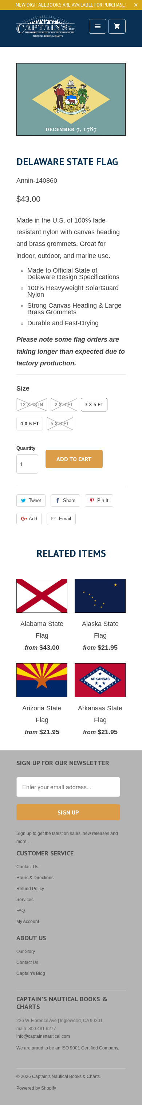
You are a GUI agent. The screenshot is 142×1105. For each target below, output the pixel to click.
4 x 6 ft (29, 423)
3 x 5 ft (94, 404)
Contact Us (27, 866)
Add (33, 518)
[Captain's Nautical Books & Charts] (45, 30)
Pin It (103, 500)
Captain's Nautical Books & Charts (66, 1076)
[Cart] (117, 26)
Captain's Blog (30, 973)
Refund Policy (30, 888)
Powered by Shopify (36, 1088)
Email (65, 518)
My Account (27, 921)
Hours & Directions (35, 877)
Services (24, 899)
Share (69, 500)
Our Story (25, 951)
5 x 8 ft (60, 423)
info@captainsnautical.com (43, 1036)
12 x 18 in (31, 404)
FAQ (20, 910)
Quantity (25, 448)
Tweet (35, 500)
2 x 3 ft (64, 404)
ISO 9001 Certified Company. (90, 1048)
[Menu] (97, 26)
